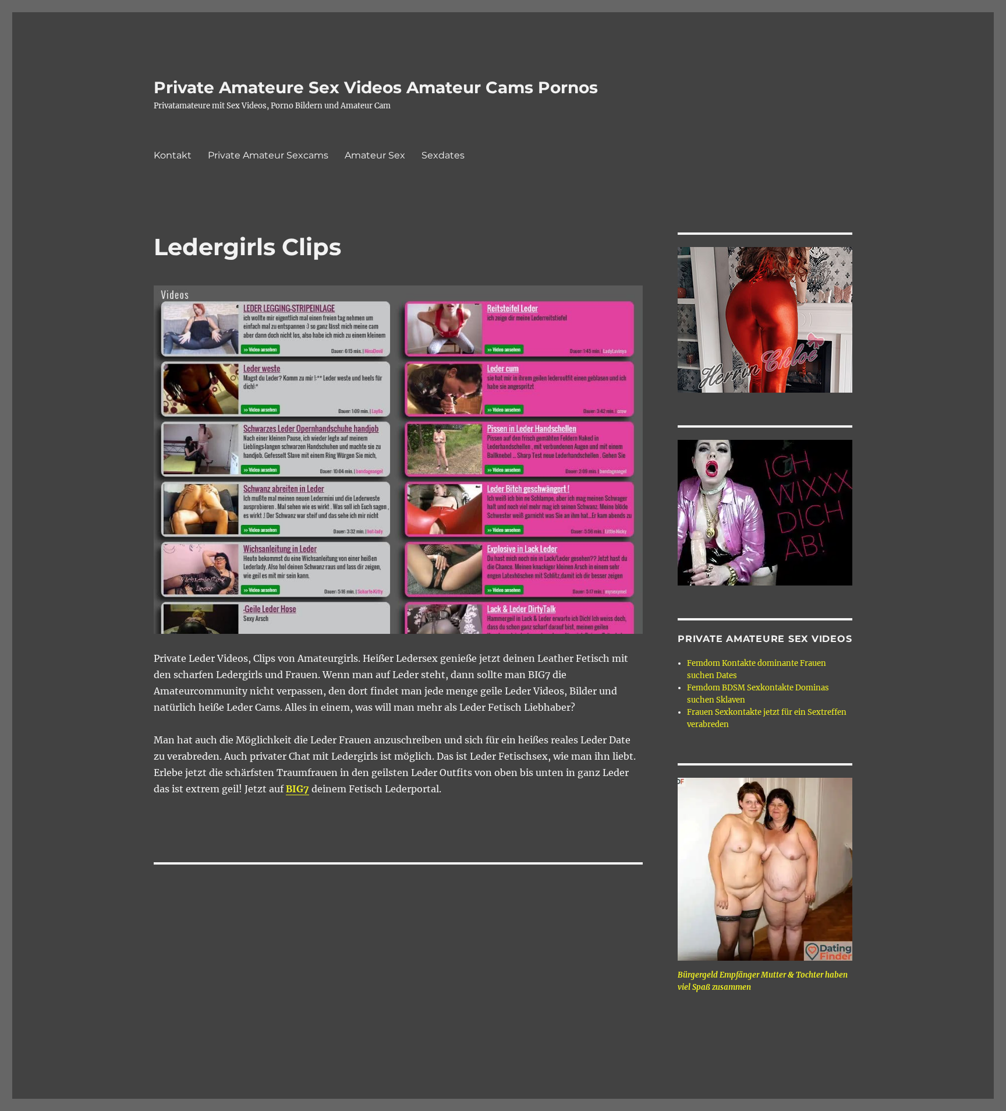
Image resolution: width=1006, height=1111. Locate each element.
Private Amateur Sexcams (268, 155)
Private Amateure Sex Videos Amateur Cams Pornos (376, 87)
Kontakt (173, 155)
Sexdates (443, 155)
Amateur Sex (375, 155)
